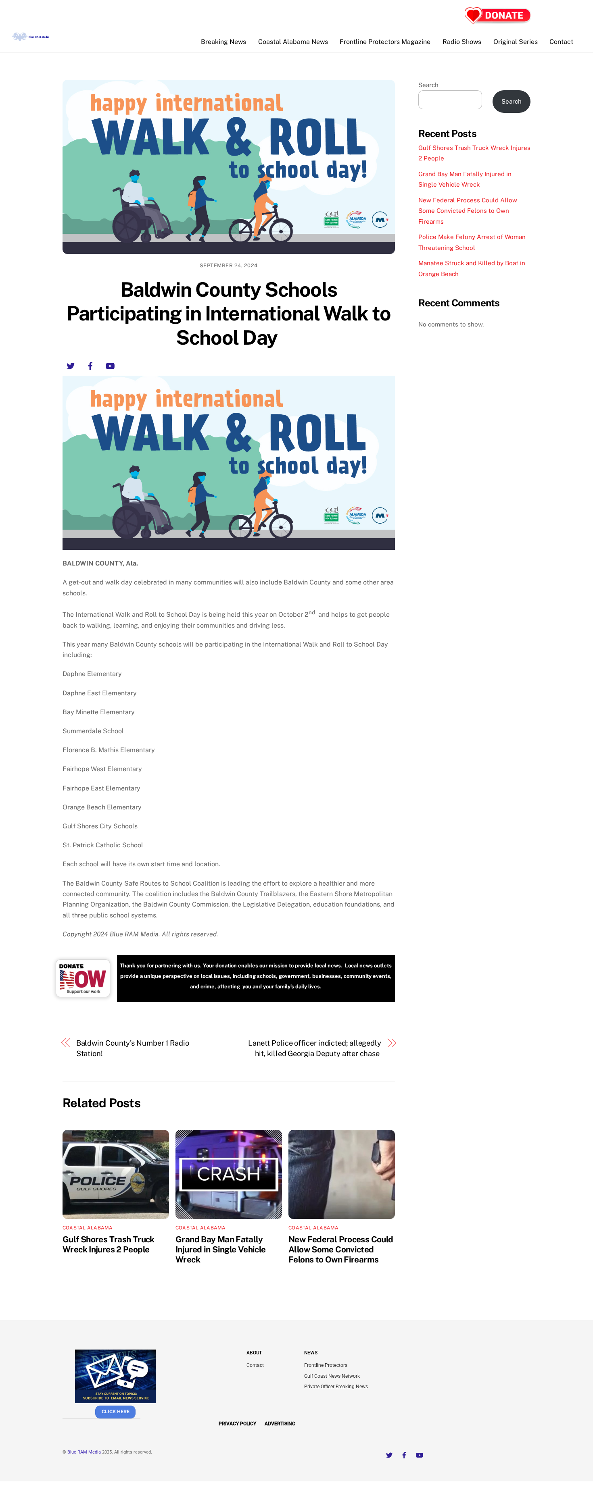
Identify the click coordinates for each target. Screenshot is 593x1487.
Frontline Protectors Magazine (385, 42)
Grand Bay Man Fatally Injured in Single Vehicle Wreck (220, 1249)
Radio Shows (462, 42)
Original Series (515, 42)
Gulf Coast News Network (332, 1376)
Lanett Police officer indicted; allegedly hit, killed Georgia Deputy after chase (314, 1048)
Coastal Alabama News (293, 42)
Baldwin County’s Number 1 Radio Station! (132, 1048)
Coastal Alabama (88, 1228)
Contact (561, 42)
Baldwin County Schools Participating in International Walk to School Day (228, 313)
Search (428, 84)
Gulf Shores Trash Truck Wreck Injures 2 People (109, 1244)
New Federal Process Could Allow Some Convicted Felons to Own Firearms (340, 1249)
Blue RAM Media (84, 1452)
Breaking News (223, 42)
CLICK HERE (115, 1411)
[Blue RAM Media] (31, 37)
